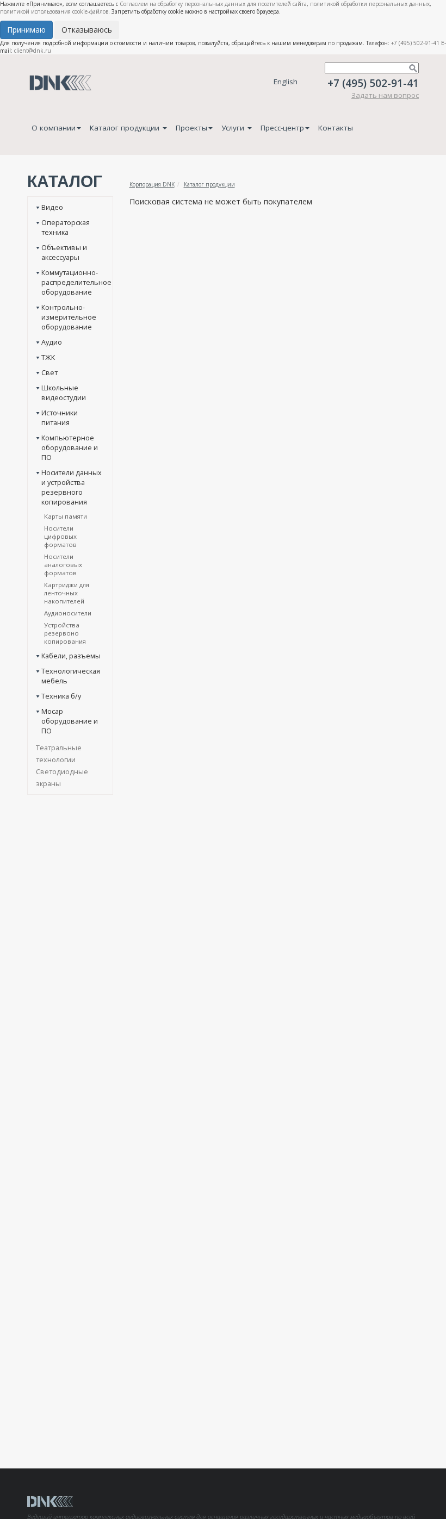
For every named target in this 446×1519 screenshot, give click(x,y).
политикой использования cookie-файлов (54, 11)
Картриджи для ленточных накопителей (66, 593)
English (286, 81)
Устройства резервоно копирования (65, 633)
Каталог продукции (126, 128)
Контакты (335, 128)
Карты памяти (65, 516)
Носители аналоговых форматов (63, 564)
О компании (54, 128)
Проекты (191, 128)
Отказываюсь (86, 29)
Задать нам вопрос (385, 95)
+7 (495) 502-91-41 (415, 43)
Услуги (233, 128)
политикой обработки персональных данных (370, 4)
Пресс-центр (282, 128)
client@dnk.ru (32, 50)
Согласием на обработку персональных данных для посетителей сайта (213, 4)
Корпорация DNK (152, 184)
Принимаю (26, 29)
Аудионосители (67, 613)
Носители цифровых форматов (60, 536)
